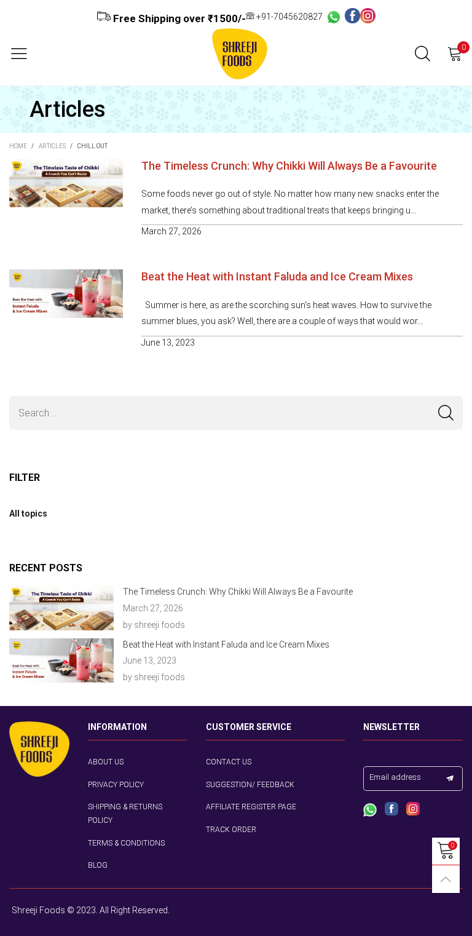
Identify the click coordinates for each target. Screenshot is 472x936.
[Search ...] (422, 54)
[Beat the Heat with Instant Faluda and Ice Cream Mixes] (61, 660)
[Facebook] (352, 16)
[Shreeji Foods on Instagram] (413, 810)
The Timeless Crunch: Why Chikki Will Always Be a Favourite (289, 165)
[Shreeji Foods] (239, 53)
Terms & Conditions (126, 843)
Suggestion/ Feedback (250, 784)
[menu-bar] (23, 53)
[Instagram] (368, 16)
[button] (446, 413)
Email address (395, 777)
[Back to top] (446, 879)
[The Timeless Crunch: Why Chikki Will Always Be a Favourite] (61, 607)
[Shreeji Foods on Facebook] (391, 810)
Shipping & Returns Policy (125, 814)
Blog (98, 865)
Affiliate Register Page (251, 807)
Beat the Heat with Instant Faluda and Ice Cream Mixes (277, 276)
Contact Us (228, 762)
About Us (106, 762)
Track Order (231, 829)
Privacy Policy (116, 784)
